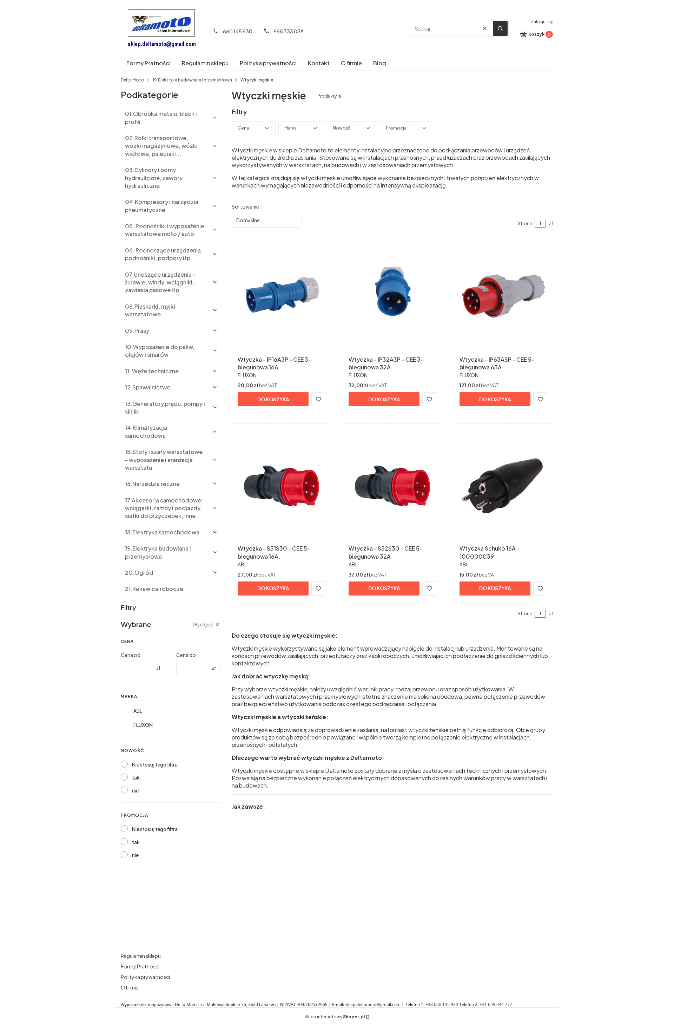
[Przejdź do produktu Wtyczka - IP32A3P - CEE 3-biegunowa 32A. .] (392, 297)
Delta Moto (132, 80)
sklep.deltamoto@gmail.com (373, 1004)
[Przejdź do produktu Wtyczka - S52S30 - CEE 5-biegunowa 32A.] (392, 485)
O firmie (130, 987)
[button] (500, 28)
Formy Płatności (140, 966)
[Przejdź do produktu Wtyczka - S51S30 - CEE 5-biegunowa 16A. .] (281, 485)
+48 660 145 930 (441, 1004)
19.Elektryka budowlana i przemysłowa (192, 80)
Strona (525, 223)
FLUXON (143, 725)
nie (135, 790)
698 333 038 (288, 31)
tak (136, 777)
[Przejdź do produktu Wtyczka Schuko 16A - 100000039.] (503, 485)
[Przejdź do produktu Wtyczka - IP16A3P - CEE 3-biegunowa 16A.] (281, 297)
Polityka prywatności (145, 977)
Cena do (186, 655)
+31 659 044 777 (496, 1004)
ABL (137, 711)
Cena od (130, 655)
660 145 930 (237, 31)
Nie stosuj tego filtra (155, 764)
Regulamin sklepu (141, 956)
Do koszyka (273, 399)
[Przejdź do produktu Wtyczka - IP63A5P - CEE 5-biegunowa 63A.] (503, 297)
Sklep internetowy (334, 1016)
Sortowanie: (246, 206)
